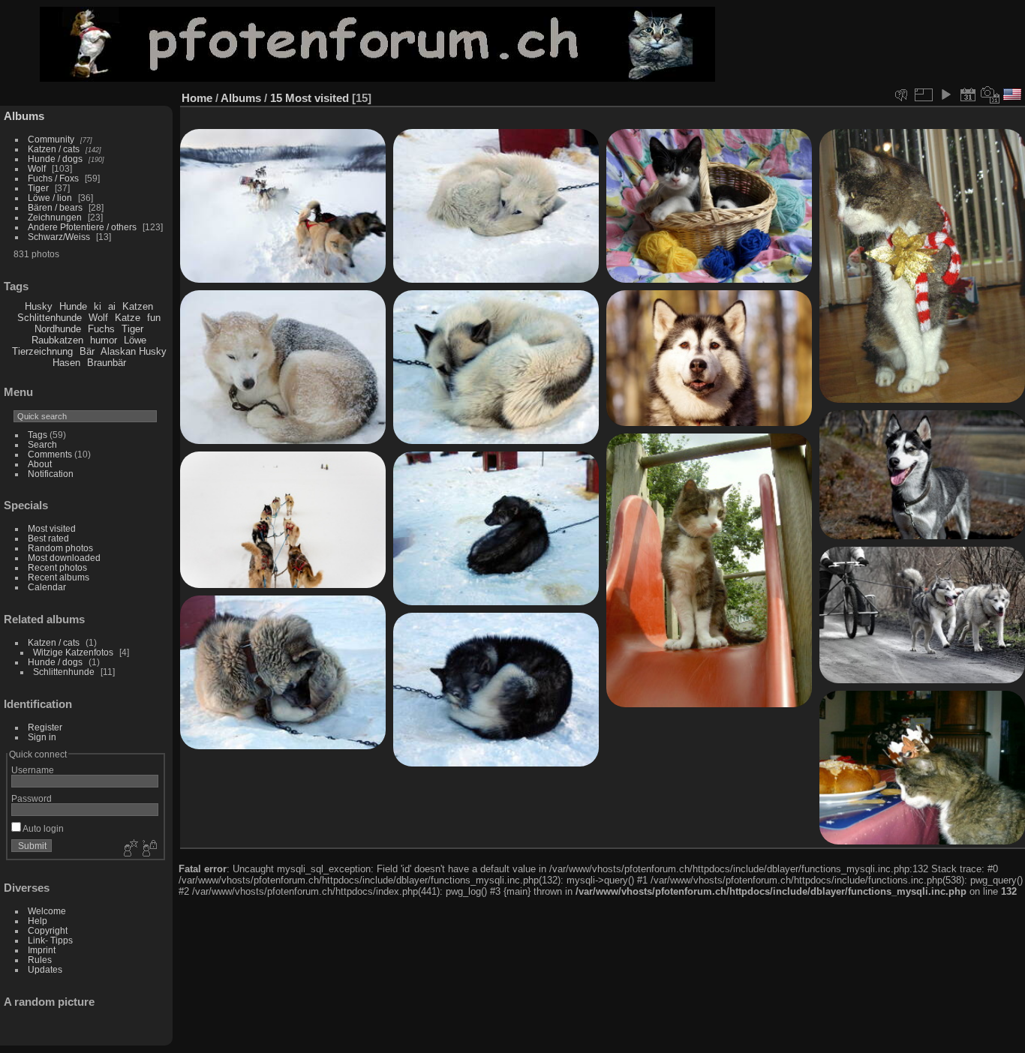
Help (37, 921)
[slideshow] (945, 94)
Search (42, 444)
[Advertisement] (889, 44)
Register (45, 727)
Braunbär (106, 362)
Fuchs (101, 328)
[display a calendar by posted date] (968, 94)
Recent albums (58, 577)
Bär (87, 351)
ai (112, 306)
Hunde (73, 306)
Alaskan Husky (134, 351)
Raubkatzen (57, 340)
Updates (45, 969)
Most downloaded (64, 557)
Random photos (60, 548)
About (40, 464)
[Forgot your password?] (148, 849)
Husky (39, 306)
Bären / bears (55, 207)
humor (103, 340)
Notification (51, 473)
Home (197, 98)
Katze (127, 317)
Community (51, 139)
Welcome (47, 911)
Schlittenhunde (49, 317)
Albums (24, 116)
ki (97, 306)
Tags (37, 435)
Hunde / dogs (55, 159)
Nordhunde (58, 328)
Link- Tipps (50, 940)
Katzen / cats (54, 149)
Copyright (48, 930)
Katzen (137, 306)
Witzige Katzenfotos (73, 652)
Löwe (135, 340)
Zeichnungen (55, 217)
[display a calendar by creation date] (990, 94)
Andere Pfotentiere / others (82, 227)
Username (32, 770)
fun (154, 317)
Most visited (52, 528)
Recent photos (57, 567)
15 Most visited (309, 98)
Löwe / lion (50, 197)
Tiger (38, 188)
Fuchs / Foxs (53, 178)
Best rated (48, 538)
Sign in (42, 737)
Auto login (42, 828)
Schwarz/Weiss (59, 237)
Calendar (47, 587)
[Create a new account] (129, 849)
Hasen (66, 362)
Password (31, 798)
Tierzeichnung (42, 351)
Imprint (42, 950)
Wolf (37, 168)
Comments (50, 454)
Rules (40, 959)
